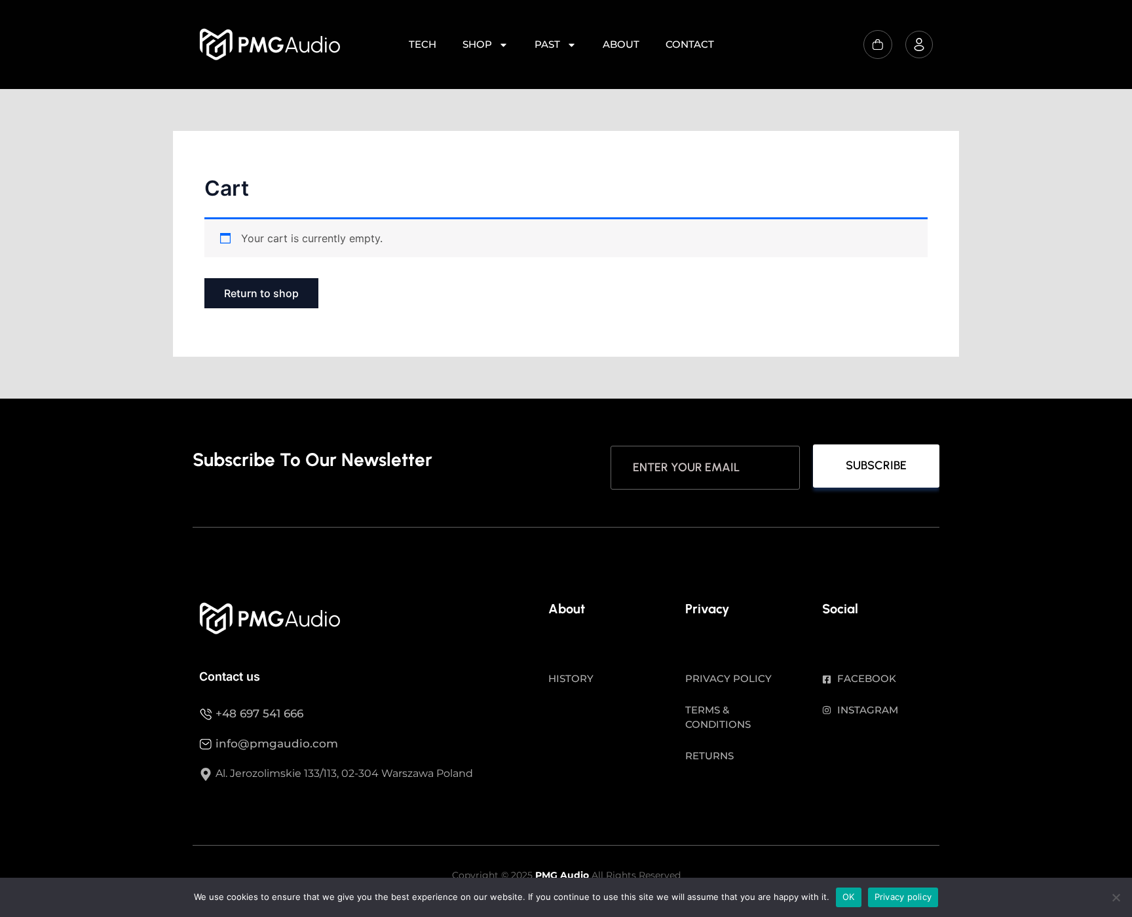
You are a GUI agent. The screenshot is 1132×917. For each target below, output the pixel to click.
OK (848, 896)
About (621, 44)
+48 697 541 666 (259, 713)
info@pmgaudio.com (277, 743)
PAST (547, 44)
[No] (1115, 897)
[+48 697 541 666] (205, 714)
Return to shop (261, 293)
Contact (690, 44)
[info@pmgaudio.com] (205, 744)
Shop (477, 44)
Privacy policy (903, 896)
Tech (422, 44)
